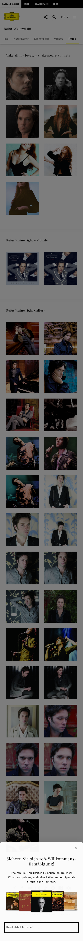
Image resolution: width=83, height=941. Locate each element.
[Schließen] (76, 848)
